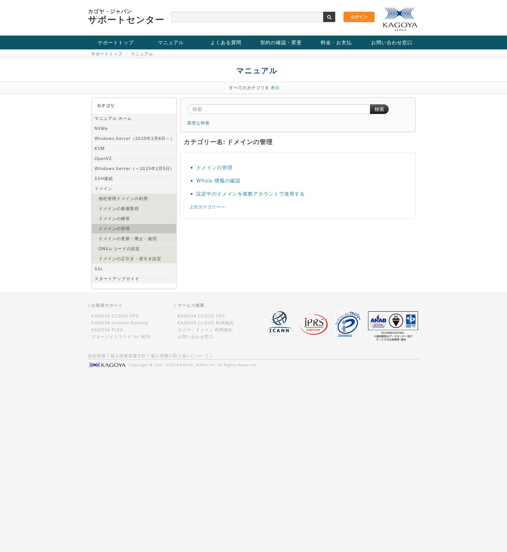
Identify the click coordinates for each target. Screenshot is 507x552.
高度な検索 (198, 122)
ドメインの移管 (114, 218)
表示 (275, 87)
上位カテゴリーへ (207, 206)
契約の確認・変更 (281, 42)
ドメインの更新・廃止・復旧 (128, 238)
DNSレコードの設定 (119, 248)
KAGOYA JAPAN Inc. (197, 365)
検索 (379, 109)
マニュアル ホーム (113, 118)
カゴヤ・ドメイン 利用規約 (205, 329)
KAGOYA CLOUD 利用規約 (206, 322)
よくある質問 (225, 42)
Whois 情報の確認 (218, 180)
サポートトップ (116, 42)
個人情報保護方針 (128, 355)
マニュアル (171, 42)
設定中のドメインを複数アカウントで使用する (250, 194)
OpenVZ (103, 158)
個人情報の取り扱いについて (180, 355)
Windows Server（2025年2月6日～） (135, 138)
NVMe (101, 128)
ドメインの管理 (114, 228)
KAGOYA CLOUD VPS (115, 315)
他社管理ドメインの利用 (123, 198)
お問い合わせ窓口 (391, 42)
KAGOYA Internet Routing (119, 322)
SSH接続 (104, 178)
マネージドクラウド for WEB (121, 336)
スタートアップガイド (117, 278)
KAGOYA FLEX (107, 329)
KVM (100, 148)
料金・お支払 (336, 42)
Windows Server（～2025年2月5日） (135, 168)
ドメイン (103, 188)
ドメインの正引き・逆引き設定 (130, 258)
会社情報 (97, 355)
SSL (99, 268)
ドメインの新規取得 (119, 208)
